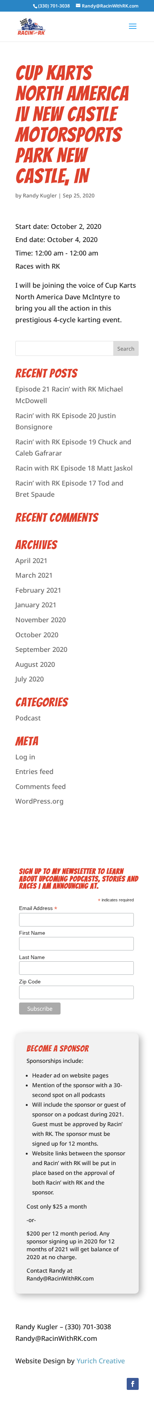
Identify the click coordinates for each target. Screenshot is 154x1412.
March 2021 (34, 575)
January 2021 (35, 604)
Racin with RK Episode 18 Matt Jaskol (74, 467)
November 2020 (40, 619)
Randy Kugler (40, 195)
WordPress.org (39, 800)
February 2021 (38, 590)
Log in (25, 756)
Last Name (32, 957)
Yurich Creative (101, 1360)
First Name (32, 933)
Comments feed (40, 786)
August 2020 (35, 664)
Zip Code (30, 982)
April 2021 (31, 560)
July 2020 (29, 678)
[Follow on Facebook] (133, 1384)
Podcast (28, 717)
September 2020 (41, 649)
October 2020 (36, 634)
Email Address (38, 908)
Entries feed (34, 771)
